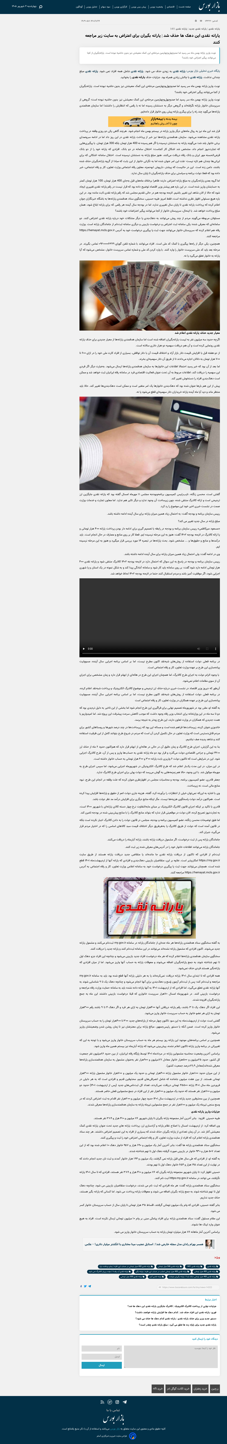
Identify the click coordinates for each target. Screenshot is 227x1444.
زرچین (214, 1389)
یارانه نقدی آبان (156, 1276)
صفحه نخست (185, 7)
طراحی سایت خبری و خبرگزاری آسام (112, 1436)
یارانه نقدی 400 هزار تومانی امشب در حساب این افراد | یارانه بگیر (161, 1271)
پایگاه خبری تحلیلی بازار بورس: (203, 71)
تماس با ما (113, 1410)
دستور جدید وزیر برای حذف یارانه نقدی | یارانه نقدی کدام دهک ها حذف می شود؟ (175, 1318)
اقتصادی (171, 7)
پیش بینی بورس (139, 7)
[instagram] (117, 1402)
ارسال (101, 1365)
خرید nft (158, 1389)
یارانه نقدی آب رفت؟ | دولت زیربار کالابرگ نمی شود (109, 1271)
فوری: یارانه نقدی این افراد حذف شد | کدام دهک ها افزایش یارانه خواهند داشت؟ (175, 1312)
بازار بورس (114, 1429)
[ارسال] (201, 21)
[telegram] (124, 1402)
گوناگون (79, 7)
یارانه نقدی (179, 71)
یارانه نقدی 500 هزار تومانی (132, 1276)
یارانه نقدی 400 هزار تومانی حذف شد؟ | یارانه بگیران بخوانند (192, 1276)
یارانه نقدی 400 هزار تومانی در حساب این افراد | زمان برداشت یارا (125, 1266)
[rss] (102, 1402)
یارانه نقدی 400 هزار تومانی (205, 1271)
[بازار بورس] (206, 7)
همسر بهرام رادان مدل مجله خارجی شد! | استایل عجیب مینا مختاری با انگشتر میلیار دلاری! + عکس (144, 1244)
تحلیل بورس (92, 7)
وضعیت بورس (157, 7)
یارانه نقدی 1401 (193, 1266)
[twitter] (109, 1402)
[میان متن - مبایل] (149, 121)
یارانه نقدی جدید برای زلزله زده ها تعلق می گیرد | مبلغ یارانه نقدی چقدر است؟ (177, 1325)
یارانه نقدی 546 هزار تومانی (169, 1266)
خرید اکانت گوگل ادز (178, 1389)
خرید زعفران (200, 1389)
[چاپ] (195, 21)
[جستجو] (41, 7)
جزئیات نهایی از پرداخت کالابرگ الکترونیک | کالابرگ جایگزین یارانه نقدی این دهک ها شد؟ (172, 1306)
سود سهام (106, 7)
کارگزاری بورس (121, 7)
